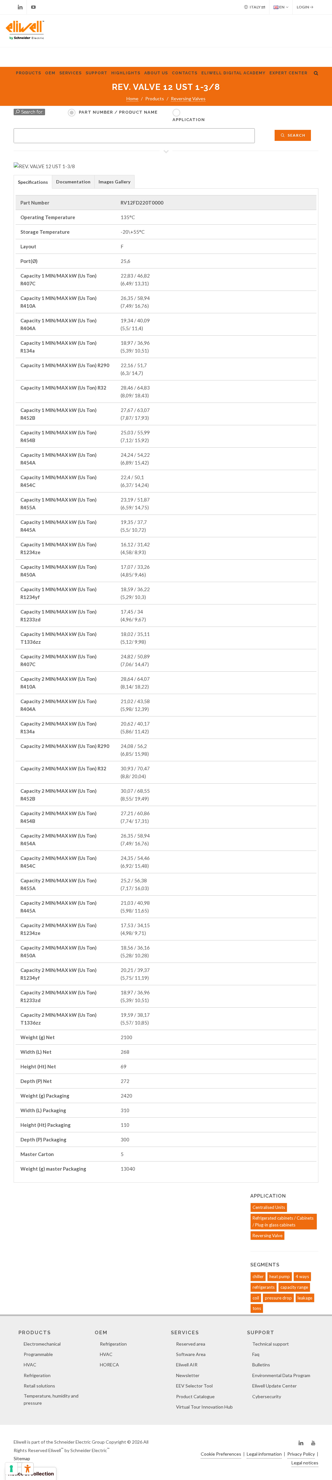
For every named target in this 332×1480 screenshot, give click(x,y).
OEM (50, 73)
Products (28, 73)
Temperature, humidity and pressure (51, 1399)
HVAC (30, 1364)
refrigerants (264, 1287)
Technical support (270, 1344)
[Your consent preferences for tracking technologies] (11, 1468)
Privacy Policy (301, 1454)
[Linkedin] (20, 7)
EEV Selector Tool (194, 1385)
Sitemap (22, 1458)
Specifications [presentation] (33, 182)
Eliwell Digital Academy (233, 73)
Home (132, 98)
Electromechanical (42, 1344)
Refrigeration (37, 1375)
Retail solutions (39, 1385)
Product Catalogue (195, 1396)
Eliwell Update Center (274, 1385)
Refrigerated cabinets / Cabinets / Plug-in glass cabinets (283, 1221)
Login (303, 7)
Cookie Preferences (221, 1454)
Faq (255, 1354)
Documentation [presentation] (73, 181)
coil (256, 1297)
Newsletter (187, 1375)
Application (188, 119)
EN (281, 7)
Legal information (264, 1454)
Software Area (191, 1354)
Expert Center (288, 73)
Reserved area (190, 1344)
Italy (255, 7)
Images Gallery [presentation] (114, 181)
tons (257, 1308)
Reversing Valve (267, 1235)
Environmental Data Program (281, 1375)
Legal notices (304, 1462)
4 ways (302, 1276)
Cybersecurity (266, 1396)
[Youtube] (33, 7)
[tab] (33, 181)
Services (70, 73)
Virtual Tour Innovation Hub (204, 1407)
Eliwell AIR (186, 1364)
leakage (305, 1297)
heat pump (279, 1276)
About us (156, 73)
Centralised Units (269, 1207)
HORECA (109, 1364)
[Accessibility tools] (27, 1468)
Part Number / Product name (118, 112)
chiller (258, 1276)
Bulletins (261, 1364)
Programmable (38, 1354)
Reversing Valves (188, 98)
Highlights (125, 73)
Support (96, 73)
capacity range (294, 1287)
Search (296, 135)
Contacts (184, 73)
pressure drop (278, 1297)
